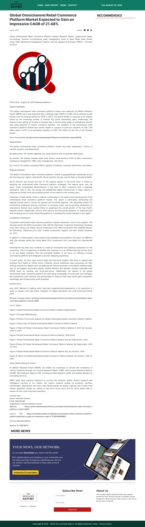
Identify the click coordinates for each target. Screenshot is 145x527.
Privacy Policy (105, 524)
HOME (40, 5)
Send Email (20, 401)
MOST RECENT (51, 5)
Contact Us (24, 506)
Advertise (32, 506)
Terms (95, 524)
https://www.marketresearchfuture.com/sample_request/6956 (54, 137)
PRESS (63, 5)
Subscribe (72, 509)
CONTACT (72, 5)
